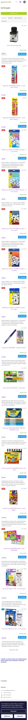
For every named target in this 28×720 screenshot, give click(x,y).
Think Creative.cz (7, 697)
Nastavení (13, 711)
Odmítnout (7, 716)
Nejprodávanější (18, 18)
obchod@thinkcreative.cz (9, 690)
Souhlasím (20, 716)
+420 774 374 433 (7, 695)
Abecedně (4, 21)
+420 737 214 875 (7, 693)
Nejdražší (10, 18)
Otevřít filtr (14, 13)
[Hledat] (16, 2)
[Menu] (24, 2)
